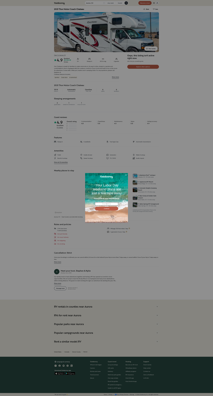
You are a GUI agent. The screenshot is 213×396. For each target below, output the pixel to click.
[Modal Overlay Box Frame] (106, 198)
